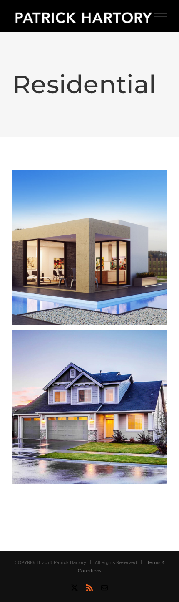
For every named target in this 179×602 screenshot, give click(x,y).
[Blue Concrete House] (89, 336)
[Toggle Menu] (160, 16)
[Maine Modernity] (89, 176)
